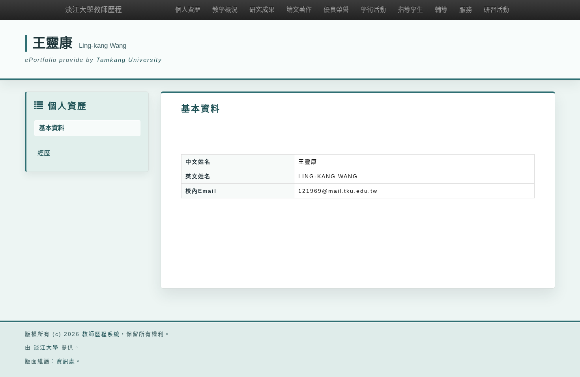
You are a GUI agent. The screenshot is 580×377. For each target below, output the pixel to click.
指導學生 (410, 9)
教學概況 (225, 9)
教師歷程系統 (101, 334)
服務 (465, 9)
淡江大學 (46, 347)
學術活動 (373, 9)
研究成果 (262, 9)
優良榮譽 (336, 9)
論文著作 (299, 9)
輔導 (441, 9)
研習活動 (496, 9)
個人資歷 (187, 9)
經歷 (43, 153)
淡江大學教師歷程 (93, 10)
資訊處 (65, 361)
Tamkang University (129, 59)
